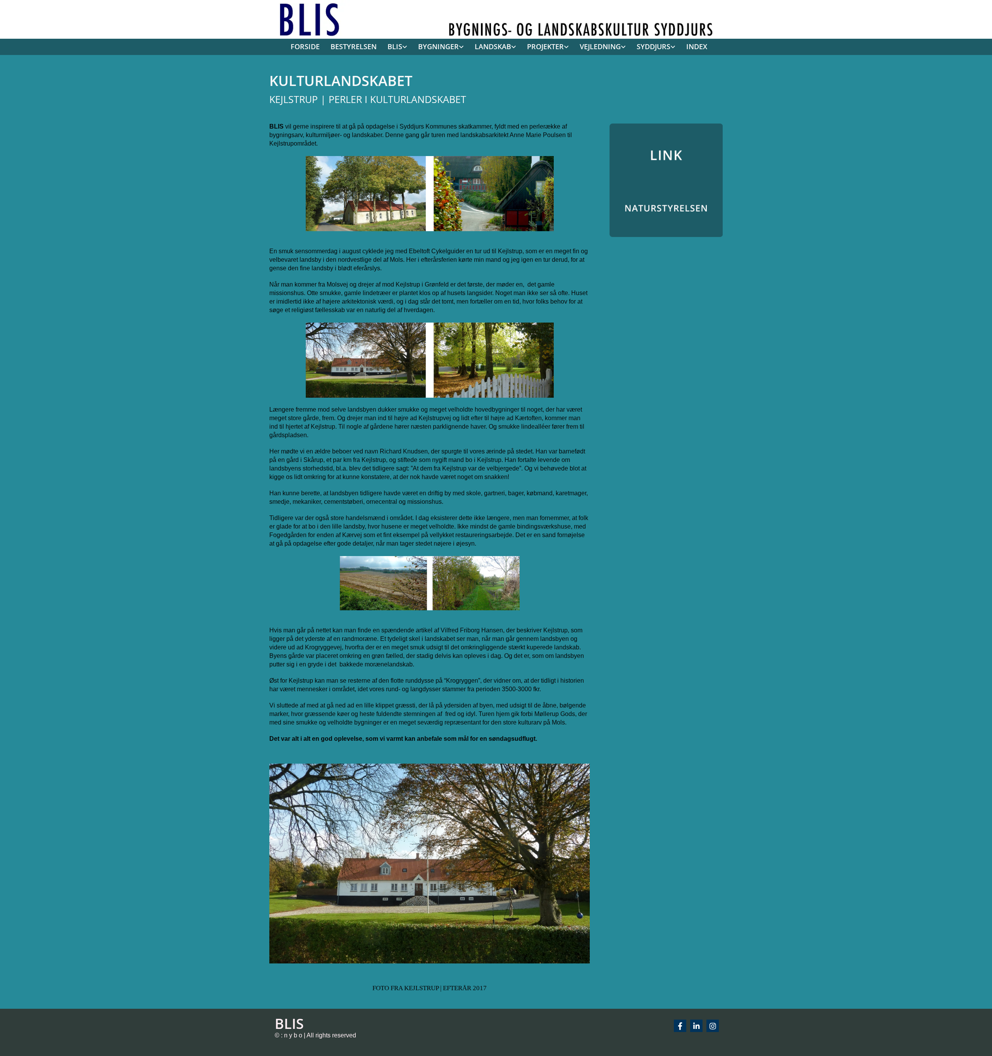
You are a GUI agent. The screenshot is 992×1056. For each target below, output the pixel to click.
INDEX (696, 46)
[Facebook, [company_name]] (680, 1026)
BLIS (395, 46)
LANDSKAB (493, 46)
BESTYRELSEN (354, 46)
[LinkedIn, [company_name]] (696, 1026)
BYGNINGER (438, 46)
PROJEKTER (545, 46)
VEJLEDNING (600, 46)
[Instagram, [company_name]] (712, 1026)
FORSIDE (305, 46)
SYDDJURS (653, 46)
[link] (394, 47)
